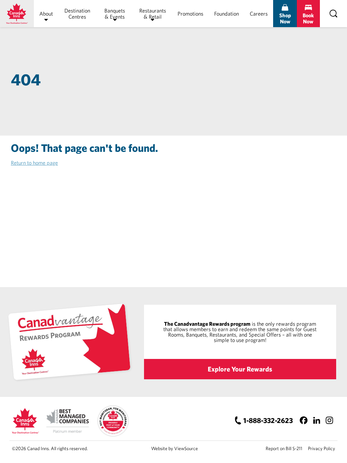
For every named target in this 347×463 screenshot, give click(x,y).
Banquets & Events (114, 13)
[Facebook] (303, 420)
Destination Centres (77, 13)
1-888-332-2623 (268, 420)
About (46, 14)
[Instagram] (329, 420)
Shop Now (285, 18)
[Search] (333, 13)
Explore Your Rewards (240, 369)
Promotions (190, 14)
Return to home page (34, 163)
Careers (259, 14)
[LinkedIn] (316, 420)
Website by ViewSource (174, 448)
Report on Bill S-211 (284, 448)
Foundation (226, 14)
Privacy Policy (321, 448)
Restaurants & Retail (152, 13)
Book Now (308, 18)
